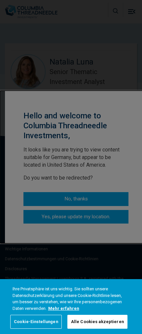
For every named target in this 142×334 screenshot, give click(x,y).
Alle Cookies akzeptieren (97, 321)
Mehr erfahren (63, 308)
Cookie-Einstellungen (36, 321)
